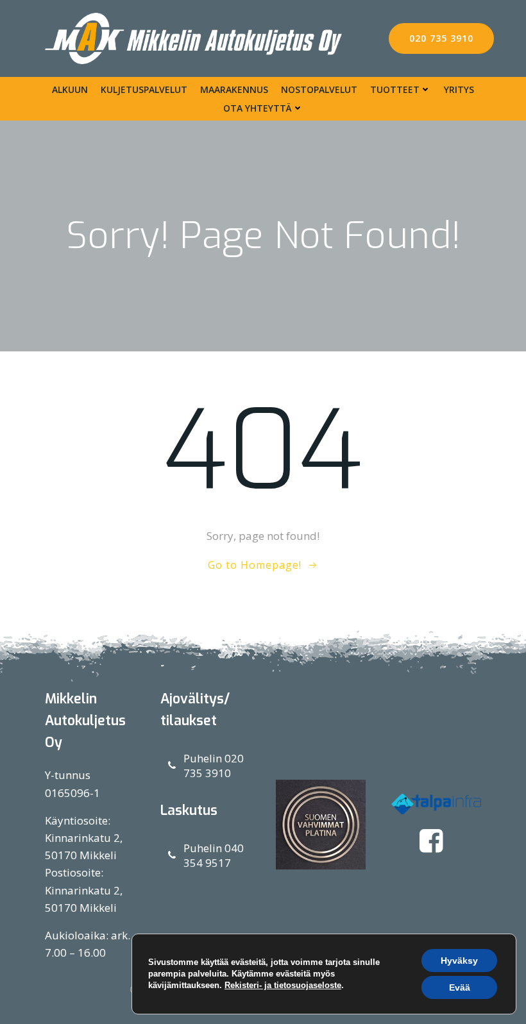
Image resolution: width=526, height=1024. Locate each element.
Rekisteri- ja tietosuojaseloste (283, 985)
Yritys (459, 89)
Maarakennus (234, 89)
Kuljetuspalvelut (144, 89)
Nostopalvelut (319, 89)
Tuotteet (395, 89)
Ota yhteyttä (257, 108)
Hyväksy (459, 960)
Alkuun (70, 89)
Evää (459, 987)
